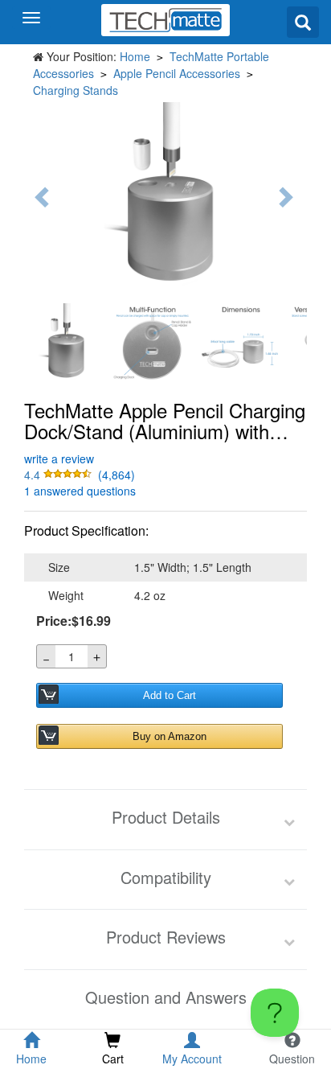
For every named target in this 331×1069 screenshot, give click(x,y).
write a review (59, 458)
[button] (59, 475)
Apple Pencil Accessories (176, 73)
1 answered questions (80, 491)
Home (135, 56)
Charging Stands (75, 90)
